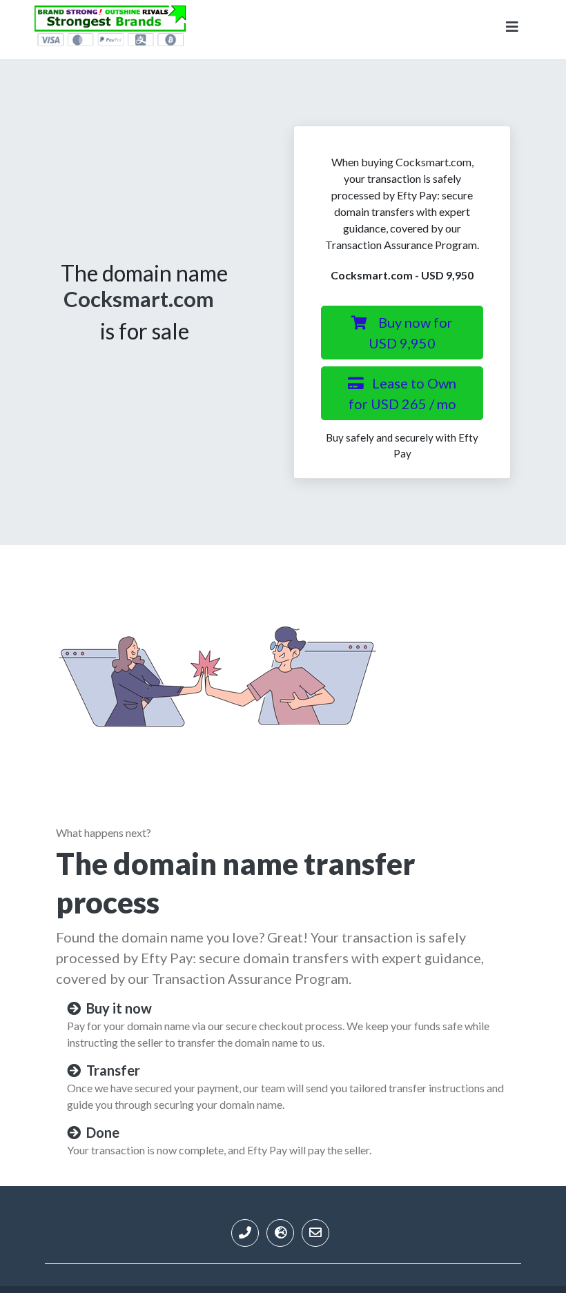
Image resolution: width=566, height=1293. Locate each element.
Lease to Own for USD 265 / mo (403, 393)
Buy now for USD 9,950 (411, 332)
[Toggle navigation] (512, 29)
